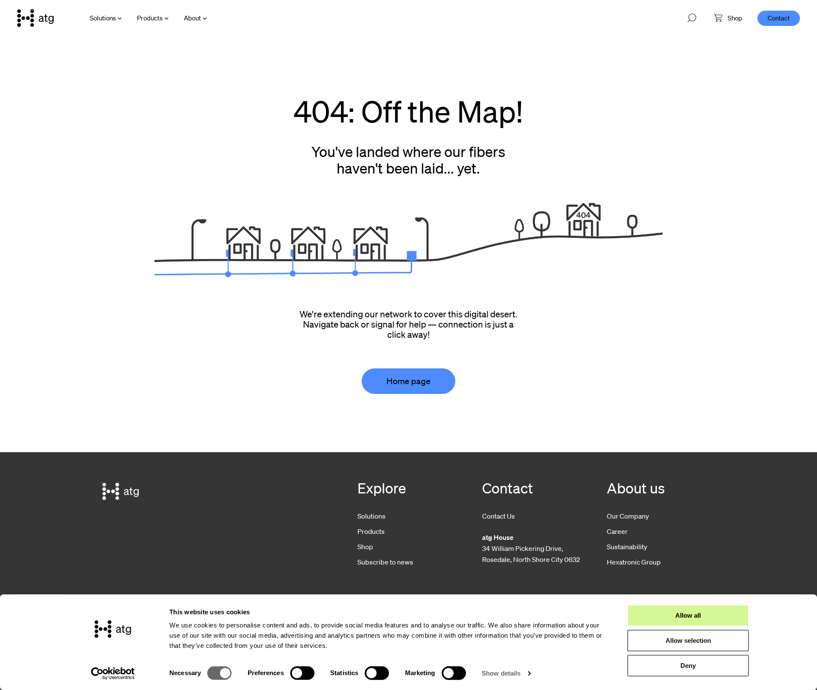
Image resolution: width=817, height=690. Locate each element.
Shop (365, 546)
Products (150, 18)
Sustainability (627, 546)
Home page (408, 381)
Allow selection (688, 640)
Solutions (103, 18)
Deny (688, 665)
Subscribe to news (385, 562)
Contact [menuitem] (779, 18)
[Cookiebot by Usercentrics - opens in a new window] (113, 673)
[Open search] (692, 18)
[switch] (302, 673)
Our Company (628, 516)
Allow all (688, 615)
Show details (501, 673)
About (192, 18)
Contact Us (498, 516)
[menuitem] (728, 18)
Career (617, 531)
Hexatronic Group (634, 562)
